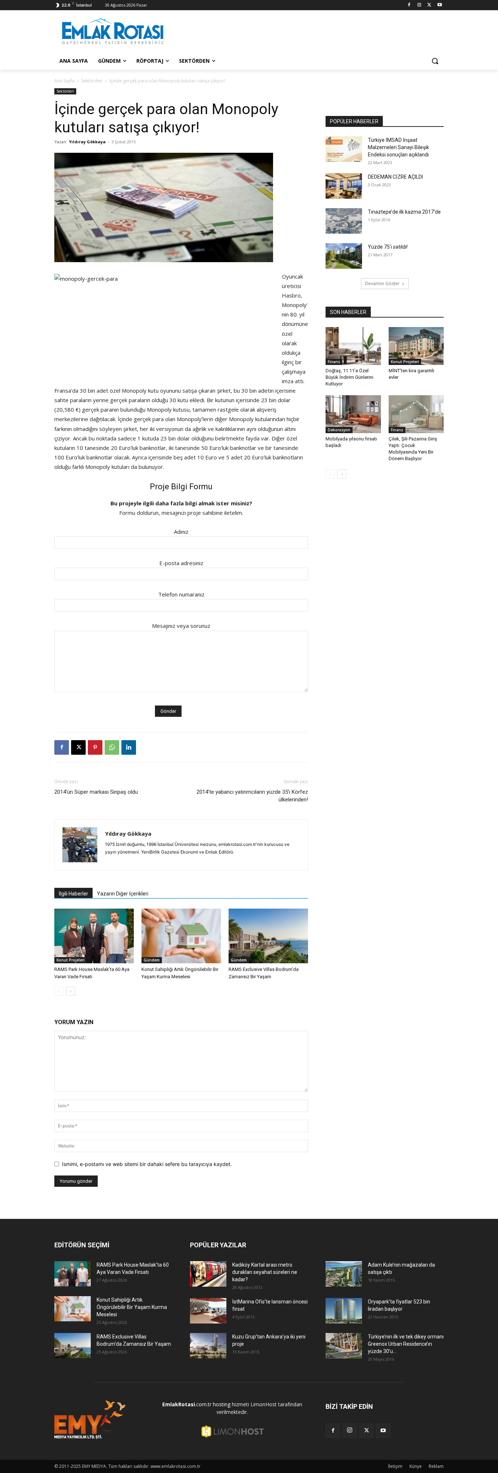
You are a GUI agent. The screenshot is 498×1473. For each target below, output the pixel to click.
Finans (334, 361)
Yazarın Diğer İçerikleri (122, 894)
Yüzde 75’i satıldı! (388, 247)
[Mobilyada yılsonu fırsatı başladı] (353, 414)
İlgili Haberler (73, 894)
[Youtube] (439, 5)
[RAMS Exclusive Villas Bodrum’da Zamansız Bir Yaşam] (268, 936)
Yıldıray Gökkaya (87, 141)
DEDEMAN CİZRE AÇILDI (395, 177)
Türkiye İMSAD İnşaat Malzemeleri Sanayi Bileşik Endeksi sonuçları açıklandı (398, 147)
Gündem (152, 960)
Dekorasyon (339, 429)
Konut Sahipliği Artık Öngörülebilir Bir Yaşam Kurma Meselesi (132, 1307)
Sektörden (91, 81)
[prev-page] (58, 991)
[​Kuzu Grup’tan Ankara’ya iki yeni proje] (208, 1346)
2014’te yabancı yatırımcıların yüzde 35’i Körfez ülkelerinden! (252, 796)
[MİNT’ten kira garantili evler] (416, 346)
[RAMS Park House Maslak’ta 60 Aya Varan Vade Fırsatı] (94, 936)
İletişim (395, 1466)
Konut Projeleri (71, 960)
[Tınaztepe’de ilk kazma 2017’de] (344, 221)
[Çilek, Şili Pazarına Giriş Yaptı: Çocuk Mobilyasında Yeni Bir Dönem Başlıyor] (416, 414)
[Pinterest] (95, 747)
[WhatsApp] (112, 747)
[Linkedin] (128, 747)
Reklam (436, 1466)
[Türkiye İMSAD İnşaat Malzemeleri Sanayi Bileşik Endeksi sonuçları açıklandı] (344, 149)
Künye (415, 1466)
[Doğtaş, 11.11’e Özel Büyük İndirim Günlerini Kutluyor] (353, 346)
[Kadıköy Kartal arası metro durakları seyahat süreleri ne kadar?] (208, 1274)
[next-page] (70, 991)
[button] (435, 61)
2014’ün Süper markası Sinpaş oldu (96, 792)
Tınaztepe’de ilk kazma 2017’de (404, 212)
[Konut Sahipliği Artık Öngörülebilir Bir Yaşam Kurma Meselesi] (181, 936)
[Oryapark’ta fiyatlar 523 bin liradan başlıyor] (344, 1311)
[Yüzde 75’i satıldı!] (344, 256)
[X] (429, 5)
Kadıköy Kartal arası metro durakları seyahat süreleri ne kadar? (264, 1272)
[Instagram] (419, 5)
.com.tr (186, 1404)
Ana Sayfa (64, 81)
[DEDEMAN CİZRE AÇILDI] (344, 186)
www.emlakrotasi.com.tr (176, 1466)
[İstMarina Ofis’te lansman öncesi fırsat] (208, 1311)
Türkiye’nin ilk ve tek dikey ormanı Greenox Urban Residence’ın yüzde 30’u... (406, 1344)
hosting (221, 1404)
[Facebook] (409, 5)
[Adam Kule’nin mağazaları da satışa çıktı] (344, 1274)
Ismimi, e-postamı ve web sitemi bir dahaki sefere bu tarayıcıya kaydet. (147, 1164)
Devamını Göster (382, 283)
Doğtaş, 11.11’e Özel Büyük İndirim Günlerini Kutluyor (349, 377)
